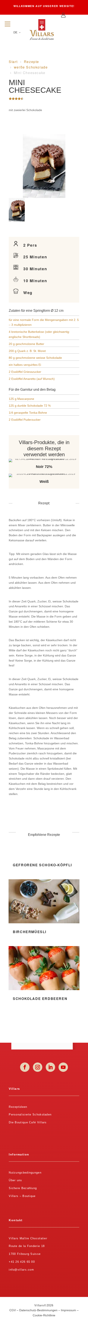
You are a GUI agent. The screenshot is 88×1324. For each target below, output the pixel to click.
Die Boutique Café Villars (28, 1122)
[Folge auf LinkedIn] (50, 1067)
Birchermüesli (29, 931)
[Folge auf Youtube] (63, 1067)
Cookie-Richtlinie (44, 1315)
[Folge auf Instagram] (37, 1067)
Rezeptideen (18, 1106)
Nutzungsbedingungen (25, 1172)
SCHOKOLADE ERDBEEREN (40, 998)
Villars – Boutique (22, 1196)
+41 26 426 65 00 (22, 1261)
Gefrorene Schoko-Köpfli (42, 864)
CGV (12, 1310)
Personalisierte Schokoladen (30, 1114)
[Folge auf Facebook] (24, 1067)
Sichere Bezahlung (23, 1188)
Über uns (15, 1180)
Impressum (68, 1310)
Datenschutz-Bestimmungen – (40, 1310)
